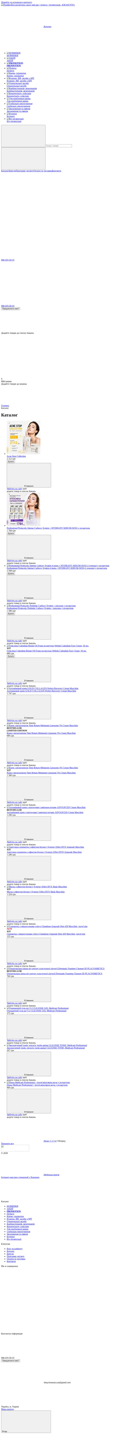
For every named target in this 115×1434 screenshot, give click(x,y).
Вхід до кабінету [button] (15, 1249)
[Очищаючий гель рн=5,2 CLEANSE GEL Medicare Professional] (60, 1008)
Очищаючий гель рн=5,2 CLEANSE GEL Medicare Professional (36, 1011)
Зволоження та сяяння (17, 1234)
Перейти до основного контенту (16, 2)
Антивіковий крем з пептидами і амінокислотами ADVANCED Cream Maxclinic (45, 812)
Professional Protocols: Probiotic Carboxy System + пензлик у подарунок (40, 608)
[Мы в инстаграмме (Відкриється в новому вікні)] (22, 192)
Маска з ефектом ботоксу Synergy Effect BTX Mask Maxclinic (36, 892)
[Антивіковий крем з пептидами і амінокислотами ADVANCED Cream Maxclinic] (60, 807)
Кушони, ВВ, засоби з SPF (19, 1219)
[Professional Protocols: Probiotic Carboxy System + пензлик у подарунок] (60, 605)
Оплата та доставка (43, 171)
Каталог (5, 171)
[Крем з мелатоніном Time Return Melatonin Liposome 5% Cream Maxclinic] (60, 725)
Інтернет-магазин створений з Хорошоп (20, 1177)
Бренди (12, 171)
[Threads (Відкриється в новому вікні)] (64, 214)
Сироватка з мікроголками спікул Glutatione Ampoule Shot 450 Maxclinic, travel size (46, 934)
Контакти (56, 171)
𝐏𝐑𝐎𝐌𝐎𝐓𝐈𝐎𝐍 (14, 1211)
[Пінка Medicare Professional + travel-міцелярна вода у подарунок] (60, 1082)
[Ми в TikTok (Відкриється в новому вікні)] (64, 192)
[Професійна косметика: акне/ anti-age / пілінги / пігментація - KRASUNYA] (15, 1150)
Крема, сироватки (15, 1216)
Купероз (11, 1236)
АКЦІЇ (10, 1209)
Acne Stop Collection (16, 456)
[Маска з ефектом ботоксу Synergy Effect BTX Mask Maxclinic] (60, 886)
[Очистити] (23, 158)
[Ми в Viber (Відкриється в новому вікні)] (64, 236)
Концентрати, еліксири (18, 1226)
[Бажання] (57, 321)
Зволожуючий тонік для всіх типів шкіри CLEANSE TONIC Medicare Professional (46, 1048)
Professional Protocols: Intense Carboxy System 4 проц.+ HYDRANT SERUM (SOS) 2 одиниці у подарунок (57, 568)
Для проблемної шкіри (17, 1229)
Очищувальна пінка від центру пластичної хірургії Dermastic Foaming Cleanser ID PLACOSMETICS (54, 973)
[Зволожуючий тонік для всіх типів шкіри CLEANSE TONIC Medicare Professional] (60, 1045)
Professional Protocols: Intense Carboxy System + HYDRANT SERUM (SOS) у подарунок (48, 528)
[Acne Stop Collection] (60, 438)
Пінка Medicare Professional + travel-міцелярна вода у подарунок (37, 1085)
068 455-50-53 (7, 260)
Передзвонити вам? (10, 309)
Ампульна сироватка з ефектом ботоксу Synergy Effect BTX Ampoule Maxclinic (44, 852)
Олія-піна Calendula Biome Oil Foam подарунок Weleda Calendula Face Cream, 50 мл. (47, 651)
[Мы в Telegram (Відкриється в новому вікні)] (22, 236)
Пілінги (10, 1214)
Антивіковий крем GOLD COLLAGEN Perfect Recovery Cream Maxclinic (41, 691)
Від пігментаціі (14, 1239)
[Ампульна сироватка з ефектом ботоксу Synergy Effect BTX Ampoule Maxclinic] (60, 847)
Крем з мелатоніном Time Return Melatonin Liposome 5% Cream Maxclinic (41, 733)
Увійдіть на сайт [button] (14, 488)
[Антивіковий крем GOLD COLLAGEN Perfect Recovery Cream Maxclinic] (60, 688)
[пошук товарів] (23, 136)
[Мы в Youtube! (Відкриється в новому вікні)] (22, 214)
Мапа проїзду (7, 1409)
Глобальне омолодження (18, 1231)
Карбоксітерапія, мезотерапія (20, 1224)
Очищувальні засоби (17, 1221)
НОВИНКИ (12, 1206)
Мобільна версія (51, 1175)
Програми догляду (25, 171)
